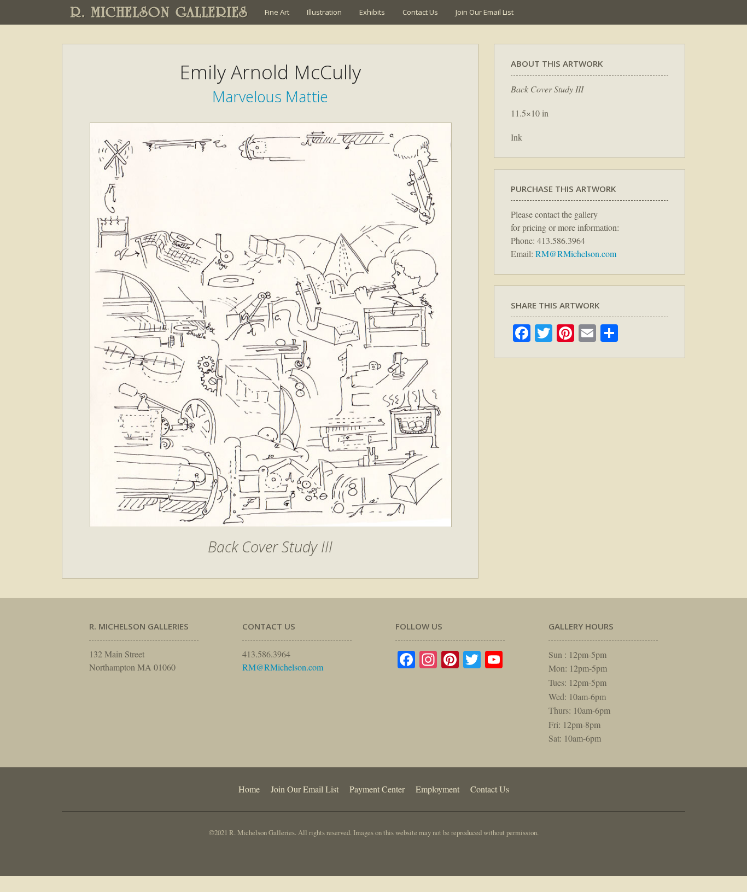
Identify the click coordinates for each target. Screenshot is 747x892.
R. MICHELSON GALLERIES (159, 12)
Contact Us (420, 12)
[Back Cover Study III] (271, 532)
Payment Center (377, 789)
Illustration (324, 12)
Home (249, 789)
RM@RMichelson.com (575, 253)
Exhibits (372, 12)
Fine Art (277, 12)
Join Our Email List (484, 12)
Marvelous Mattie (270, 96)
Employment (437, 789)
